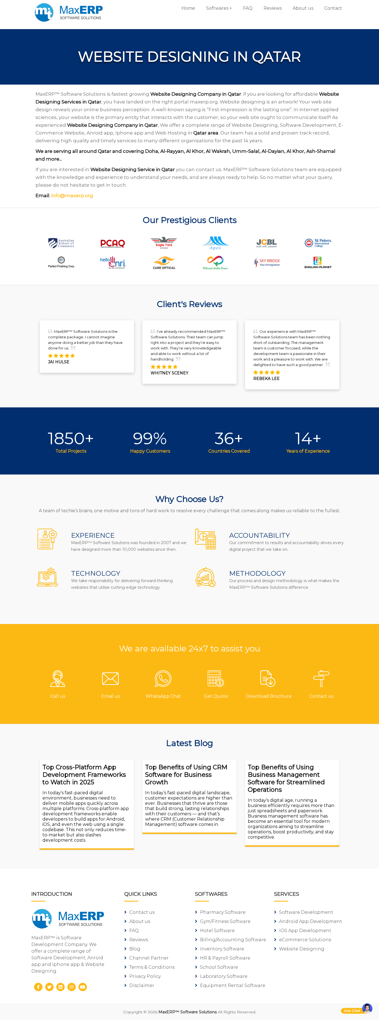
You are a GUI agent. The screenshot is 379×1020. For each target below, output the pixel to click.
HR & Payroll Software (225, 958)
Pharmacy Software (223, 912)
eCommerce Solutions (305, 939)
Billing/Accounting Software (233, 939)
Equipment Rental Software (232, 985)
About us (303, 8)
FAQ (247, 8)
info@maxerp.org (72, 195)
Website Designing (301, 949)
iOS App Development (305, 930)
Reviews (273, 8)
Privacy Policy (145, 976)
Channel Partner (149, 958)
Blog (134, 949)
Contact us (142, 912)
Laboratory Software (223, 976)
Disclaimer (141, 985)
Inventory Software (222, 949)
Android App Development (310, 921)
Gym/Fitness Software (225, 921)
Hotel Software (217, 930)
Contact (333, 8)
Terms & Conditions (152, 967)
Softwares (217, 8)
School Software (219, 967)
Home (188, 8)
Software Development (306, 912)
